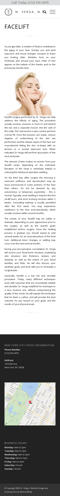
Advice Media (26, 492)
